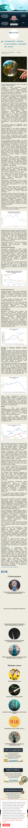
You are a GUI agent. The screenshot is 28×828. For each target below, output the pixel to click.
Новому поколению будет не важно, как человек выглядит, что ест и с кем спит (14, 657)
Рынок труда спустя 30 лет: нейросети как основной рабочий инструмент (14, 593)
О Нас (23, 22)
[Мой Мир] (6, 572)
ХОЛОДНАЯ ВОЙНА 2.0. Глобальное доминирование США (14, 744)
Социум (18, 52)
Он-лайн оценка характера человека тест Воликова (5, 16)
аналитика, (20, 41)
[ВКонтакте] (2, 572)
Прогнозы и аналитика (23, 15)
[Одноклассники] (4, 572)
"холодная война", (10, 41)
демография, (22, 44)
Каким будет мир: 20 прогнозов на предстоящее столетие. (14, 712)
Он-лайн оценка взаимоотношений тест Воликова (4, 23)
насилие (10, 46)
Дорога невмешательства (14, 681)
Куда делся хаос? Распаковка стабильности (14, 608)
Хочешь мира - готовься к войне (14, 696)
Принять (6, 825)
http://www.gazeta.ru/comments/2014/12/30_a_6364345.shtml (9, 567)
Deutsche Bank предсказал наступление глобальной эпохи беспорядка (14, 641)
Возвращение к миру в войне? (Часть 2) (14, 728)
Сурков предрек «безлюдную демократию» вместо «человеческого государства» (14, 624)
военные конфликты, (11, 44)
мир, (5, 46)
